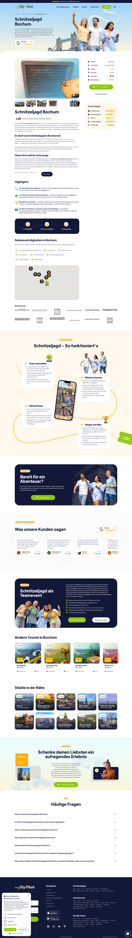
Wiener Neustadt (78, 891)
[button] (16, 933)
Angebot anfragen (101, 620)
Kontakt (48, 900)
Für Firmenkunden (101, 94)
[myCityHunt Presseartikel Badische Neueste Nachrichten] (22, 310)
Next (69, 560)
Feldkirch (92, 904)
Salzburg (88, 889)
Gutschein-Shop (51, 892)
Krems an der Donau (108, 891)
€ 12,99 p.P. (102, 87)
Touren (84, 7)
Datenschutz (50, 903)
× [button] (28, 895)
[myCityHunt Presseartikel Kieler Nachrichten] (57, 318)
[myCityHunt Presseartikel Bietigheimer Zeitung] (39, 310)
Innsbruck (96, 889)
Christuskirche (23, 255)
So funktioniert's (63, 7)
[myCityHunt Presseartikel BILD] (57, 312)
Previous (63, 560)
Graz (79, 889)
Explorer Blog (50, 895)
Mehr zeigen (47, 174)
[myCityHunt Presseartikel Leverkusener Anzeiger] (92, 319)
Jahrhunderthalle (23, 259)
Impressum (106, 937)
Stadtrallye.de (50, 906)
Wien (74, 889)
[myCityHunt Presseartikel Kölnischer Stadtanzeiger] (74, 320)
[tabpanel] (27, 226)
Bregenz (92, 891)
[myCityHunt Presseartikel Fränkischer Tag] (110, 310)
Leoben (86, 906)
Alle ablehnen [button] (23, 929)
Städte (75, 7)
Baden (98, 891)
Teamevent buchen (76, 620)
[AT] (114, 7)
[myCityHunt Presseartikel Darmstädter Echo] (74, 310)
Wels (92, 902)
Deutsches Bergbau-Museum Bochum (30, 250)
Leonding (106, 904)
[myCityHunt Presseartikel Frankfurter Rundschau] (92, 310)
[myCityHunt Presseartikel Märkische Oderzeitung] (110, 320)
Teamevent (94, 7)
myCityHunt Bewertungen (54, 898)
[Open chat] (128, 934)
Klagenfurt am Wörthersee (81, 902)
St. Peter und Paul (39, 255)
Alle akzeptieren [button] (10, 929)
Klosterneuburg (78, 906)
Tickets (48, 890)
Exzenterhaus (39, 259)
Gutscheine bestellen (67, 785)
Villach (97, 902)
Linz (83, 889)
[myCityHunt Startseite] (26, 7)
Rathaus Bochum (67, 250)
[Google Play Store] (53, 919)
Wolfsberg (99, 906)
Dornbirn (112, 902)
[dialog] (16, 914)
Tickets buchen (44, 497)
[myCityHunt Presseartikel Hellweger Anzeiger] (39, 320)
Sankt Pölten (104, 889)
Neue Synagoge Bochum (57, 255)
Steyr (86, 891)
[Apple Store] (53, 913)
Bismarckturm (51, 250)
